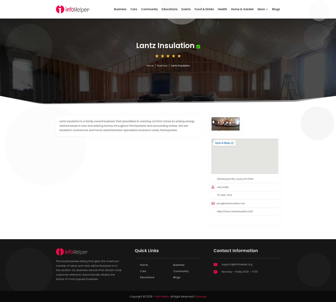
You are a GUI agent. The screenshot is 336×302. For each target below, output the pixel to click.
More (261, 9)
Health (222, 9)
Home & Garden (242, 9)
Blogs (276, 9)
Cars (133, 9)
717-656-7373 (224, 195)
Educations (170, 9)
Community (149, 9)
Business (120, 9)
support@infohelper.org (237, 264)
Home (150, 65)
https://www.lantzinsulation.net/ (235, 211)
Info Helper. (162, 296)
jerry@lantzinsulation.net (231, 203)
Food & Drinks (204, 9)
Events (186, 9)
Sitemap (200, 296)
